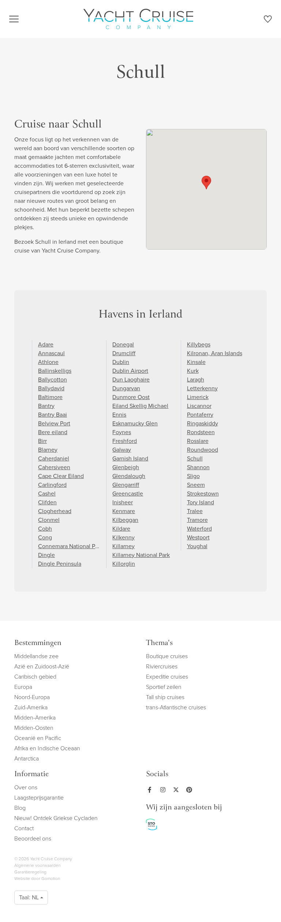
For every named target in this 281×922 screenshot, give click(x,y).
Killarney (123, 546)
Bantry (46, 406)
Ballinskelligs (54, 371)
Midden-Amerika (35, 717)
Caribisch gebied (35, 676)
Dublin (120, 362)
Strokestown (203, 493)
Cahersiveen (54, 467)
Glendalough (128, 476)
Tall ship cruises (165, 697)
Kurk (193, 371)
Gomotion (50, 878)
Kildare (121, 528)
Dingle (46, 555)
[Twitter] (177, 789)
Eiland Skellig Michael (140, 406)
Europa (23, 687)
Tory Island (200, 502)
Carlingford (52, 485)
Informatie (31, 774)
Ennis (119, 414)
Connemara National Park (70, 546)
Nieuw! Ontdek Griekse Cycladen (56, 818)
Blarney (47, 449)
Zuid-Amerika (31, 707)
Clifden (47, 502)
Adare (45, 344)
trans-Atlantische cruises (176, 707)
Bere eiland (52, 432)
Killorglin (123, 563)
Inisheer (122, 502)
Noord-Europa (32, 697)
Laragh (195, 379)
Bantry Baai (52, 414)
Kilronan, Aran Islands (214, 353)
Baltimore (50, 397)
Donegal (123, 344)
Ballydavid (51, 388)
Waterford (199, 528)
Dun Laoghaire (131, 379)
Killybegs (198, 344)
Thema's (159, 643)
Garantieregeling (30, 872)
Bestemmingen (37, 643)
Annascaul (51, 353)
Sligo (193, 476)
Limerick (198, 397)
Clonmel (49, 520)
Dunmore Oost (131, 397)
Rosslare (198, 441)
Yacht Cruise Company (138, 19)
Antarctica (26, 758)
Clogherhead (54, 511)
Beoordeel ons (32, 838)
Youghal (197, 546)
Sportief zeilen (163, 687)
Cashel (47, 493)
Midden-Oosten (33, 728)
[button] (206, 182)
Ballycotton (52, 379)
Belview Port (54, 423)
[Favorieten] (267, 20)
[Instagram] (164, 789)
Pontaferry (200, 414)
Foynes (121, 432)
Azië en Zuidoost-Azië (41, 666)
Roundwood (202, 449)
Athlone (48, 362)
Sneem (196, 485)
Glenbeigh (125, 467)
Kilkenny (123, 537)
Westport (198, 537)
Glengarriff (125, 485)
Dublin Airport (130, 371)
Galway (121, 449)
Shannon (198, 467)
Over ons (25, 787)
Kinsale (196, 362)
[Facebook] (151, 789)
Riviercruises (161, 666)
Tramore (197, 520)
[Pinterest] (191, 789)
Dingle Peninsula (59, 563)
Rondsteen (201, 432)
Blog (20, 808)
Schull (195, 458)
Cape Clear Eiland (61, 476)
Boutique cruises (167, 656)
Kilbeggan (125, 520)
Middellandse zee (36, 656)
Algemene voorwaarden (37, 865)
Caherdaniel (53, 458)
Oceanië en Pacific (37, 738)
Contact (24, 828)
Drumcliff (123, 353)
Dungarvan (126, 388)
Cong (45, 537)
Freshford (124, 441)
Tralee (195, 511)
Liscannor (199, 406)
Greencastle (127, 493)
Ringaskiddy (202, 423)
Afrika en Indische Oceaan (47, 748)
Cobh (45, 528)
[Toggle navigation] (14, 19)
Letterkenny (202, 388)
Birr (42, 441)
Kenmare (123, 511)
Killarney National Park (141, 555)
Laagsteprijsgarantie (39, 797)
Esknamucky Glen (135, 423)
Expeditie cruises (167, 676)
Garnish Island (130, 458)
